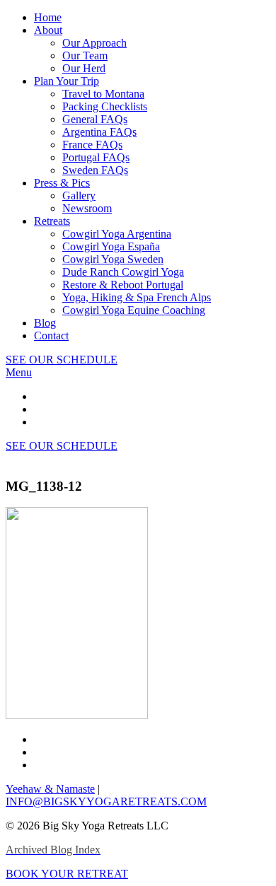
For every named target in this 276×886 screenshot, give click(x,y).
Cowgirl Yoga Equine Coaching (133, 310)
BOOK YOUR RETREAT (67, 874)
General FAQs (94, 119)
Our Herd (83, 68)
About (48, 30)
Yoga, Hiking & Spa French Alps (136, 297)
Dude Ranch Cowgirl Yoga (123, 272)
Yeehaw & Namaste (50, 789)
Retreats (52, 221)
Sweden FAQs (95, 170)
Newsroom (87, 208)
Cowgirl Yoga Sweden (112, 259)
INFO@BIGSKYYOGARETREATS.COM (106, 801)
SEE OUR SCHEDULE (61, 360)
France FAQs (92, 145)
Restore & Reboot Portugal (122, 285)
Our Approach (94, 43)
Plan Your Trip (66, 81)
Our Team (85, 55)
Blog (45, 323)
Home (48, 17)
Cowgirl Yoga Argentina (116, 234)
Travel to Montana (103, 94)
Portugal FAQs (96, 157)
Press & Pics (62, 183)
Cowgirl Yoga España (111, 246)
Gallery (79, 196)
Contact (51, 336)
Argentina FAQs (99, 132)
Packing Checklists (104, 106)
